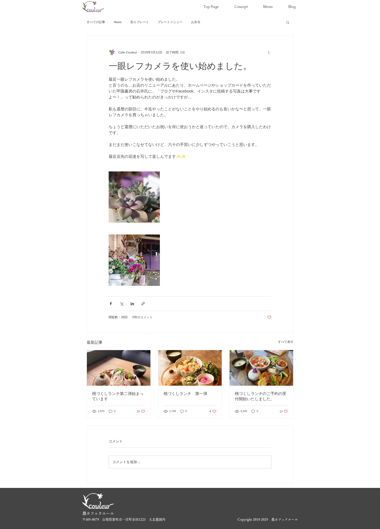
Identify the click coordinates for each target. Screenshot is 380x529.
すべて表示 (285, 342)
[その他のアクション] (268, 52)
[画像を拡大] (134, 197)
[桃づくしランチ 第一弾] (190, 368)
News (118, 22)
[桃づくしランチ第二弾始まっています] (118, 368)
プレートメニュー (170, 22)
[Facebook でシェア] (111, 304)
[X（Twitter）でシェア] (121, 304)
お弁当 (195, 22)
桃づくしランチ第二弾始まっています (118, 396)
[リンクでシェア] (143, 304)
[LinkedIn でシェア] (132, 304)
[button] (288, 22)
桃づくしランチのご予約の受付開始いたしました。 (260, 396)
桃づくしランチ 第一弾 (185, 393)
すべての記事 (96, 22)
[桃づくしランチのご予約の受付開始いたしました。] (261, 368)
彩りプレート (139, 22)
